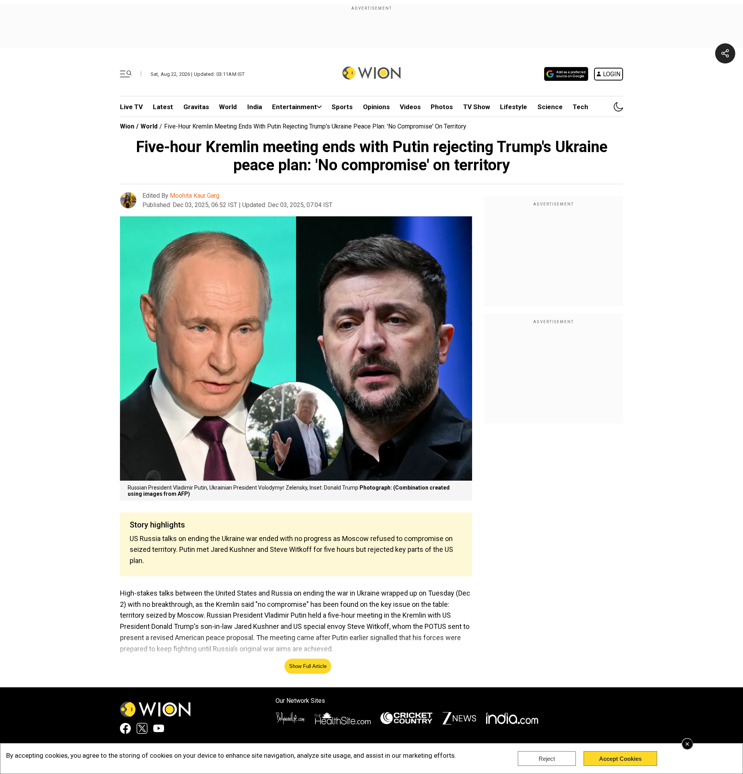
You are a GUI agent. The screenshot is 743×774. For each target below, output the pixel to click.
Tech (580, 107)
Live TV (131, 107)
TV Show (476, 107)
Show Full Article (308, 666)
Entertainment (294, 107)
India (254, 107)
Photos (442, 107)
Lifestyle (513, 107)
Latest (163, 107)
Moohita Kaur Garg (194, 195)
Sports (342, 107)
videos (410, 107)
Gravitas (196, 107)
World (228, 107)
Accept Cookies (620, 758)
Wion (127, 126)
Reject (547, 758)
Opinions (376, 107)
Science (550, 107)
